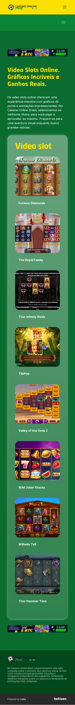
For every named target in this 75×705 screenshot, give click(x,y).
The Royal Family (31, 260)
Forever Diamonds (32, 203)
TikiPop (24, 373)
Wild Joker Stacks (32, 487)
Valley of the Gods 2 (33, 430)
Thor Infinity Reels (32, 317)
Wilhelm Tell (27, 544)
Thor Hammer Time (33, 601)
